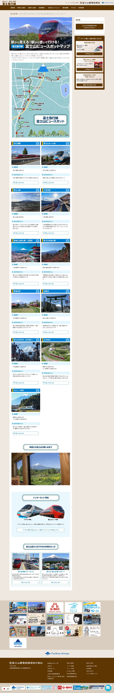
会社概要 (88, 668)
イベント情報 (70, 666)
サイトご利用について (92, 673)
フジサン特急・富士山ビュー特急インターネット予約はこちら (41, 530)
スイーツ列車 (70, 668)
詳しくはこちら (19, 183)
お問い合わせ (89, 671)
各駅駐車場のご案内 (91, 666)
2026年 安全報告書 (52, 674)
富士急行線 (14, 14)
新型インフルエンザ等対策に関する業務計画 (56, 677)
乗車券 (13, 8)
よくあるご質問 (74, 2)
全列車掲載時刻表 (90, 26)
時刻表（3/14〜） (51, 663)
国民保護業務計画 (72, 676)
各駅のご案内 (32, 8)
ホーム (67, 2)
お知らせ (49, 666)
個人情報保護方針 (72, 673)
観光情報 (65, 8)
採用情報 (81, 8)
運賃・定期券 (70, 663)
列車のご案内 (21, 8)
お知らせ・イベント (53, 8)
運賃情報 (42, 8)
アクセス (73, 8)
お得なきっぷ (50, 668)
